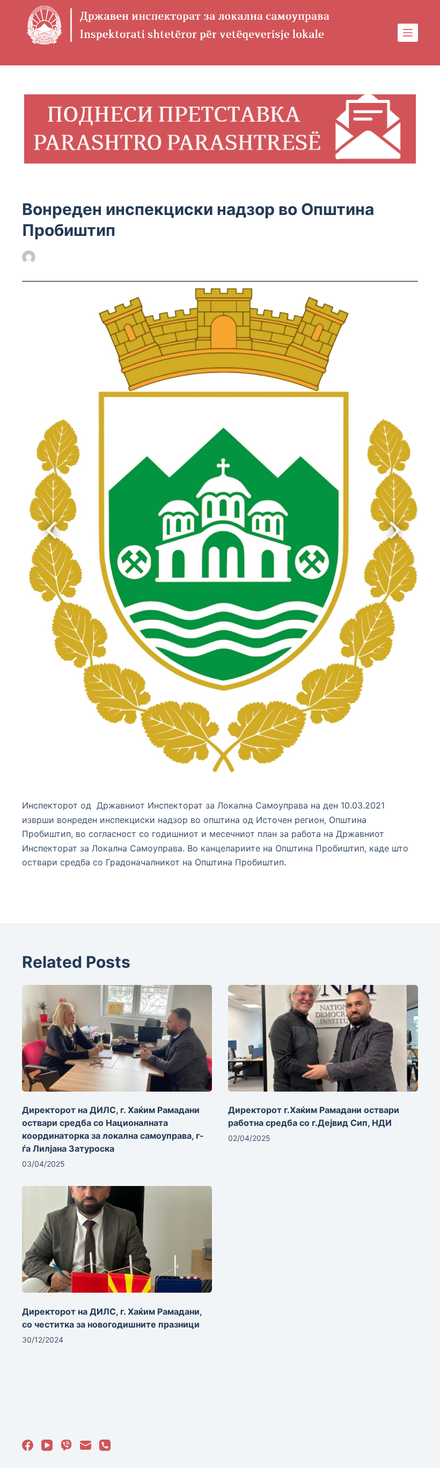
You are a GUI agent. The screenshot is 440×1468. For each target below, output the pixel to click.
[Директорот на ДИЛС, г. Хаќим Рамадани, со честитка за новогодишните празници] (117, 1239)
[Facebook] (27, 1445)
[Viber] (66, 1445)
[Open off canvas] (408, 33)
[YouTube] (47, 1445)
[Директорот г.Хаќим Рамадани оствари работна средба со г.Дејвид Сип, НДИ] (323, 1038)
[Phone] (105, 1445)
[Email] (85, 1445)
